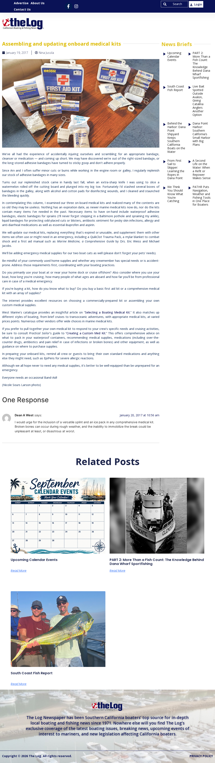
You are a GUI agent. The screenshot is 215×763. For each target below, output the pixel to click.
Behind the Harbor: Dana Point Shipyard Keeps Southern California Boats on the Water (176, 137)
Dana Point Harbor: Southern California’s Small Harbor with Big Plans (201, 134)
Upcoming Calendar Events (174, 56)
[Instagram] (76, 6)
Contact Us (22, 9)
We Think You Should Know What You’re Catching (175, 194)
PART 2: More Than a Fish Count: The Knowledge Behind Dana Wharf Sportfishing (201, 65)
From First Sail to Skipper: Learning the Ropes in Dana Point (175, 169)
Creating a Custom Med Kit (86, 333)
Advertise (21, 3)
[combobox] (174, 4)
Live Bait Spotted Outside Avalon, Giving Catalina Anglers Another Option (198, 100)
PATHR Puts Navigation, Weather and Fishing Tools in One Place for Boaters (202, 195)
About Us (38, 3)
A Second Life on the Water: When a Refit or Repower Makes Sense (202, 169)
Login (198, 4)
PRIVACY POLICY (201, 756)
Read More (18, 570)
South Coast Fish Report (175, 88)
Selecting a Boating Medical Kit (107, 312)
